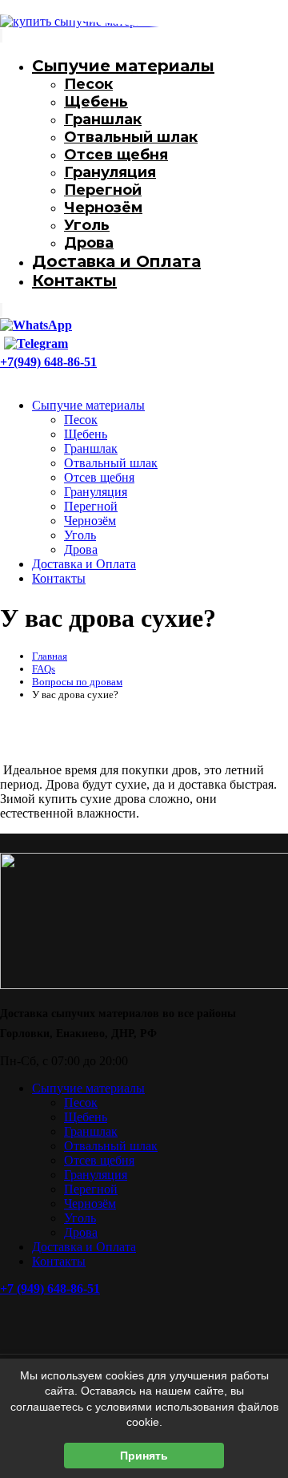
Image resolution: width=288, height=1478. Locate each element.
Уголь (87, 225)
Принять (144, 1455)
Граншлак (103, 119)
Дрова (89, 243)
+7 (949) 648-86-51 (50, 1288)
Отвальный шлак (131, 137)
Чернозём (103, 207)
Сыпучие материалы (88, 405)
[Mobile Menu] (18, 377)
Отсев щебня (116, 155)
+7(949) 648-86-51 (48, 362)
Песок (81, 419)
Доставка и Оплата (116, 261)
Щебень (96, 102)
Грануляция (110, 172)
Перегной (103, 190)
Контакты (74, 280)
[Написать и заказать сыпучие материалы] (36, 324)
